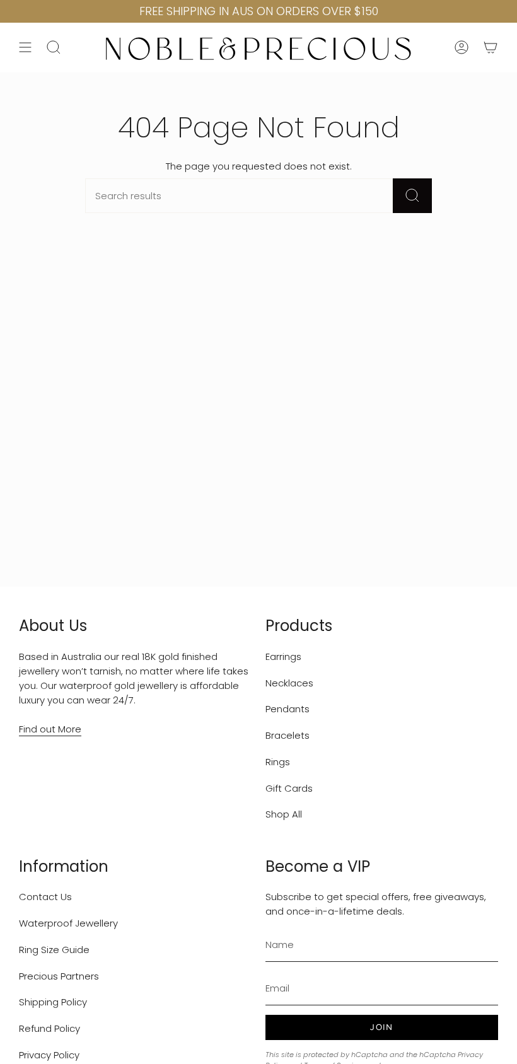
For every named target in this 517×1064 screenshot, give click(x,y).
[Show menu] (25, 47)
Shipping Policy (53, 1002)
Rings (277, 761)
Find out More (50, 729)
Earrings (283, 656)
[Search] (412, 195)
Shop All (283, 814)
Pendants (287, 708)
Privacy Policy (49, 1054)
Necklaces (289, 683)
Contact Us (45, 896)
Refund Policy (49, 1028)
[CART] (490, 47)
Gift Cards (289, 788)
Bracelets (287, 735)
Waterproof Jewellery (68, 923)
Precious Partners (59, 976)
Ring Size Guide (54, 949)
